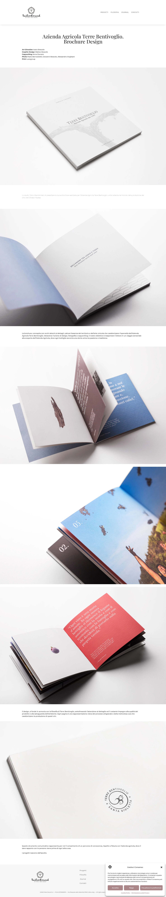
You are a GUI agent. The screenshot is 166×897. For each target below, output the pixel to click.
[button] (161, 867)
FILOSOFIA (115, 12)
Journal (83, 879)
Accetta (115, 888)
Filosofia (83, 875)
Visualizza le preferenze (151, 888)
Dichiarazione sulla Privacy (140, 893)
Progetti (83, 870)
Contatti (83, 883)
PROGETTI (104, 12)
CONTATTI (135, 12)
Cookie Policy (125, 893)
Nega (131, 888)
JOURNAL (125, 12)
